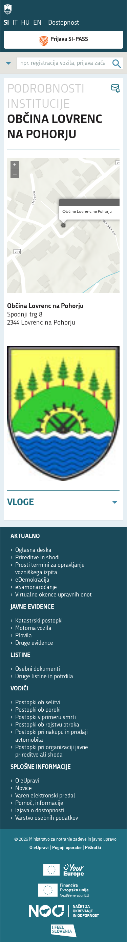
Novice (23, 788)
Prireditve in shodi (37, 558)
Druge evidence (34, 643)
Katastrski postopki (39, 621)
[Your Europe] (63, 868)
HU (25, 23)
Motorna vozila (33, 628)
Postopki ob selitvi (37, 703)
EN (37, 23)
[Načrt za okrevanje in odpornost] (63, 908)
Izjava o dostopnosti (39, 811)
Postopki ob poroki (38, 710)
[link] (8, 63)
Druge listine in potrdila (44, 677)
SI (6, 23)
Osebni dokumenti (37, 669)
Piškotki (93, 848)
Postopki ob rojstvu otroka (47, 725)
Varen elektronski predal (45, 796)
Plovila (23, 636)
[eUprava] (9, 8)
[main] (63, 299)
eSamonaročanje (36, 587)
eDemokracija (32, 580)
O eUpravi (27, 781)
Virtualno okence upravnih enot (53, 595)
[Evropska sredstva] (63, 928)
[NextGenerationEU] (63, 888)
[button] (115, 89)
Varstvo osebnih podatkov (46, 818)
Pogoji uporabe (67, 848)
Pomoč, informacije (39, 803)
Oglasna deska (33, 550)
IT (15, 23)
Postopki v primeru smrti (45, 717)
